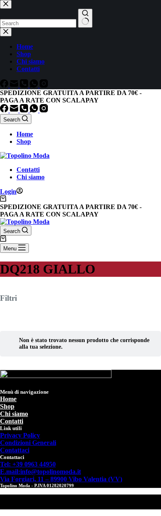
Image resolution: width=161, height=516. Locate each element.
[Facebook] (5, 110)
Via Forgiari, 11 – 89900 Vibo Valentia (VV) (61, 479)
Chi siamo (31, 177)
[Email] (15, 110)
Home (25, 134)
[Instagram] (44, 110)
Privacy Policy (20, 435)
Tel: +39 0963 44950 (28, 464)
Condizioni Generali (28, 442)
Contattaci (14, 450)
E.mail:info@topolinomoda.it (40, 471)
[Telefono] (25, 110)
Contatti (28, 169)
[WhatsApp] (35, 110)
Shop (24, 141)
